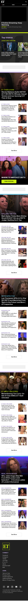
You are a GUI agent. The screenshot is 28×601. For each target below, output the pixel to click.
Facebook (5, 555)
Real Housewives (9, 474)
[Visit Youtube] (16, 586)
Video (13, 5)
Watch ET (24, 5)
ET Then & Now (7, 90)
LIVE (3, 5)
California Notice (7, 578)
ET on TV (5, 562)
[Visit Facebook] (4, 587)
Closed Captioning (8, 577)
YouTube (5, 560)
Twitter (4, 559)
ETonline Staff (6, 566)
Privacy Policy (6, 575)
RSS (4, 567)
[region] (14, 14)
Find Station (9, 181)
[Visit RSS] (20, 587)
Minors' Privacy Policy (9, 580)
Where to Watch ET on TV (13, 178)
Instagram (5, 557)
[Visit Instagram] (12, 587)
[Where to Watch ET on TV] (14, 170)
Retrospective (8, 296)
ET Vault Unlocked (9, 391)
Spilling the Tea (8, 214)
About (4, 564)
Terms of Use (6, 573)
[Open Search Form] (26, 2)
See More (14, 151)
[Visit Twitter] (8, 587)
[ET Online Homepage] (3, 2)
